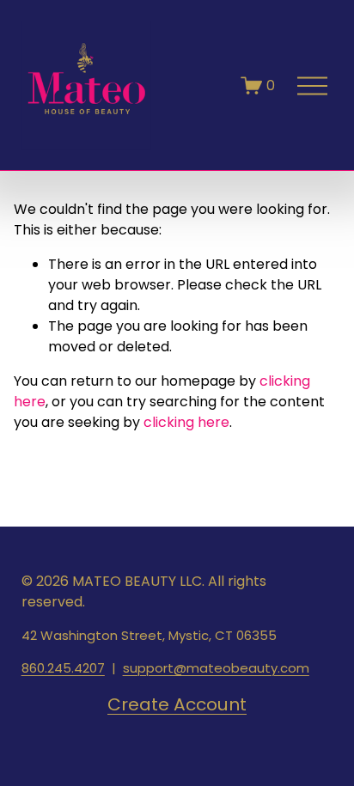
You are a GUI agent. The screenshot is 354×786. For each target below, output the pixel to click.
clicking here (186, 422)
